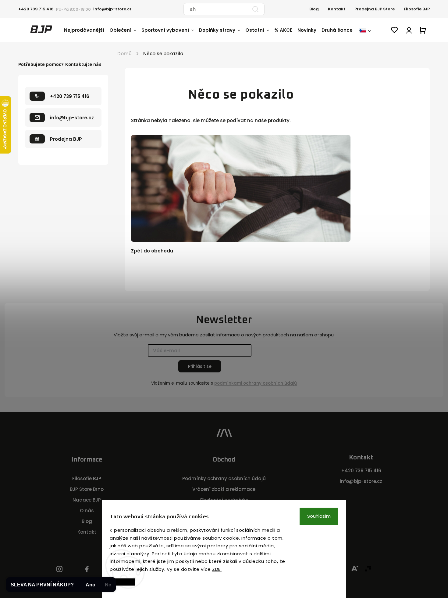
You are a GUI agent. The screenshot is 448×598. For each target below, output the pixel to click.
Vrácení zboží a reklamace (223, 489)
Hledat (255, 9)
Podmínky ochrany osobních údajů (224, 478)
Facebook (87, 569)
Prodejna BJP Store (374, 9)
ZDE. (217, 569)
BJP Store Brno (87, 489)
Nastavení (122, 582)
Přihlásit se (200, 366)
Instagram (59, 569)
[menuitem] (86, 30)
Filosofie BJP (417, 9)
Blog (314, 9)
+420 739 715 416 (361, 470)
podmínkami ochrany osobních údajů (255, 383)
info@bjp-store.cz (361, 481)
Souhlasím (319, 516)
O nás (87, 510)
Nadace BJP (87, 500)
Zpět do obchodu (152, 250)
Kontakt (336, 9)
